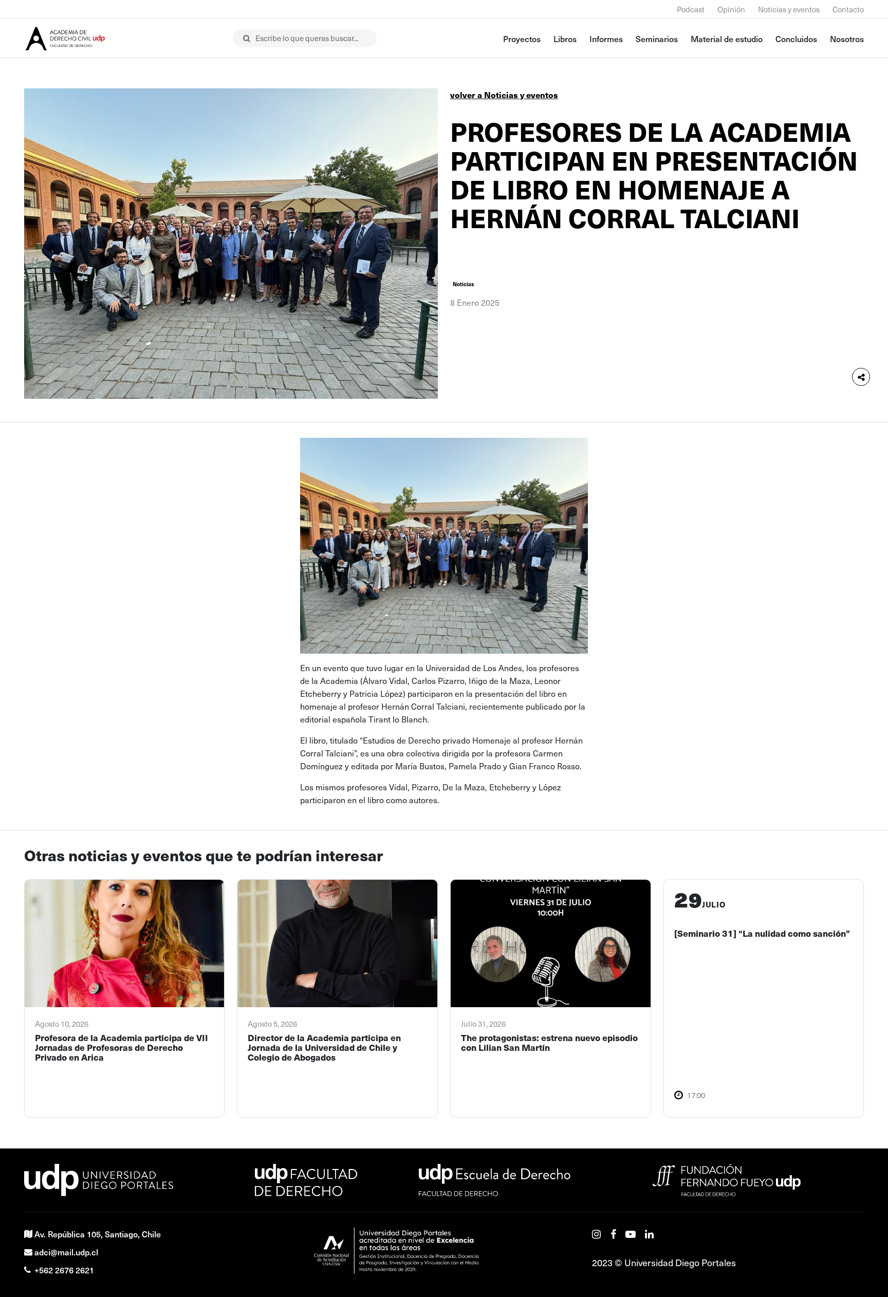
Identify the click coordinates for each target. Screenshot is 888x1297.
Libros (565, 38)
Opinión (731, 9)
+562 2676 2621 (64, 1269)
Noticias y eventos (789, 9)
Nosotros (847, 38)
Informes (606, 38)
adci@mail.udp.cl (66, 1251)
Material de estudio (727, 38)
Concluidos (796, 38)
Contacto (848, 9)
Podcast (691, 9)
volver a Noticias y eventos (504, 95)
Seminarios (657, 38)
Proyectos (522, 38)
